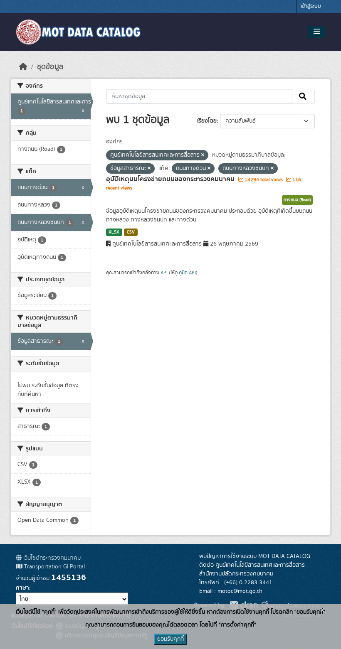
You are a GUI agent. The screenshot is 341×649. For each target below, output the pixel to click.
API (164, 272)
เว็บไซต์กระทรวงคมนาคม (51, 558)
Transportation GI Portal (53, 567)
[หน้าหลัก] (23, 66)
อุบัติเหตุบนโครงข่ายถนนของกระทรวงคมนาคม (171, 179)
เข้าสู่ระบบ (311, 6)
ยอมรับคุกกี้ (170, 639)
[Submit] (303, 96)
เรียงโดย (207, 121)
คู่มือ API (187, 272)
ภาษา (22, 588)
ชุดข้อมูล (50, 66)
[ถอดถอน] (202, 155)
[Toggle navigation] (316, 32)
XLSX (114, 232)
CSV (131, 232)
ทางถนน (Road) (297, 200)
